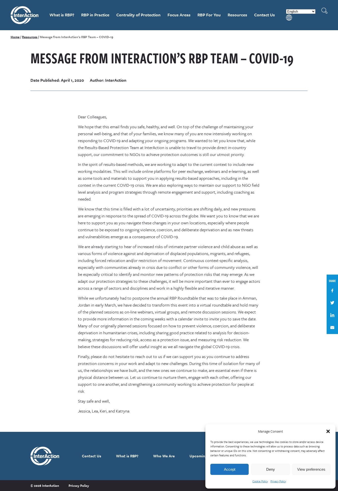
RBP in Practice (95, 15)
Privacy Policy (278, 481)
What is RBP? (61, 15)
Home (15, 36)
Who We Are (164, 456)
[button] (328, 431)
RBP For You (209, 15)
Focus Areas (179, 15)
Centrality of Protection (138, 15)
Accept (229, 469)
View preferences (311, 469)
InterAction (25, 15)
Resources (237, 15)
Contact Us (264, 15)
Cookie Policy (260, 481)
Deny (270, 469)
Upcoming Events (205, 456)
